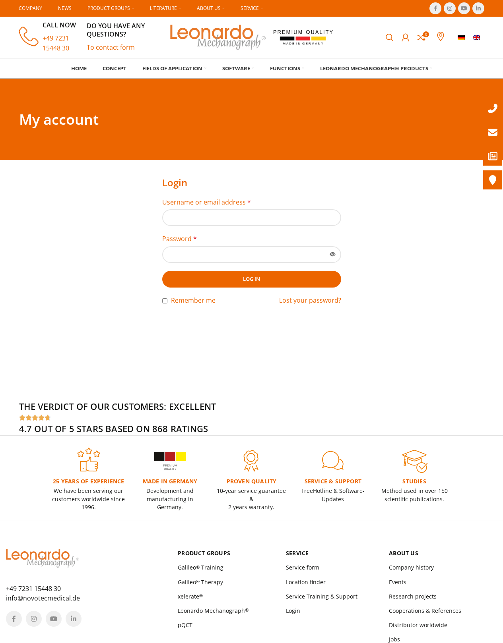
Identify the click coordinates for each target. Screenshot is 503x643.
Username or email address (206, 202)
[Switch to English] (476, 37)
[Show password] (332, 254)
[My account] (406, 37)
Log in (251, 278)
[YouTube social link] (464, 8)
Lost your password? (310, 300)
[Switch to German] (461, 37)
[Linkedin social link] (478, 8)
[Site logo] (218, 36)
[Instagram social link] (450, 8)
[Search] (390, 37)
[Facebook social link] (435, 8)
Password (179, 238)
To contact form (111, 47)
